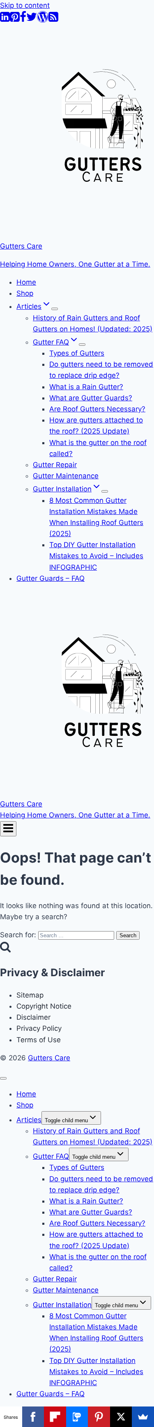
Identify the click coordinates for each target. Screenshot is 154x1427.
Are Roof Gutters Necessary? (97, 409)
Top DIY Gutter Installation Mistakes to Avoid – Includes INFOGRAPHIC (96, 556)
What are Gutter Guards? (90, 398)
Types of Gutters (76, 353)
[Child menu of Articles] (54, 309)
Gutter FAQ (51, 1156)
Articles (28, 1120)
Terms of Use (38, 1040)
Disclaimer (33, 1017)
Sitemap (30, 995)
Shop (24, 293)
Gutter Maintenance (66, 476)
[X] (121, 1416)
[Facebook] (23, 20)
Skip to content (25, 5)
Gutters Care (49, 1058)
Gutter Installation (62, 1305)
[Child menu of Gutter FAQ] (82, 344)
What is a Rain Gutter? (86, 387)
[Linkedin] (5, 20)
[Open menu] (8, 828)
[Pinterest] (15, 20)
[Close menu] (3, 1078)
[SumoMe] (143, 1416)
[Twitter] (31, 20)
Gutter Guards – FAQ (50, 578)
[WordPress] (42, 20)
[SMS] (77, 1416)
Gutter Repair (55, 465)
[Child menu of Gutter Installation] (104, 491)
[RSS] (53, 20)
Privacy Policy (39, 1028)
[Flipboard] (55, 1416)
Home (26, 282)
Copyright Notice (43, 1006)
